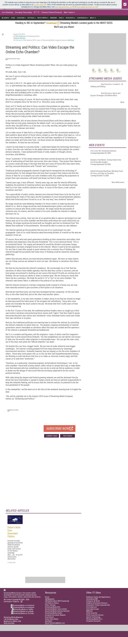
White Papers (42, 18)
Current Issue (51, 436)
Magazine (49, 599)
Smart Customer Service (95, 615)
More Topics (68, 12)
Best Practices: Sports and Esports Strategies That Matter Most (105, 94)
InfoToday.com (91, 607)
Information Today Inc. (12, 602)
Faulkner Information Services (96, 603)
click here (70, 40)
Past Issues (67, 436)
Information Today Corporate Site (98, 605)
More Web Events (118, 182)
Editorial (31, 18)
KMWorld (89, 611)
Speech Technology (93, 617)
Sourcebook (49, 617)
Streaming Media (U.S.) (94, 619)
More (122, 102)
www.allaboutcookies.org (86, 7)
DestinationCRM (92, 599)
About (92, 18)
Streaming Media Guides (53, 613)
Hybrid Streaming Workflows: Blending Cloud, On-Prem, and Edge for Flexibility (106, 172)
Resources (70, 18)
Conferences (82, 18)
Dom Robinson (21, 36)
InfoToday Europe (92, 609)
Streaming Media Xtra (52, 607)
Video (61, 18)
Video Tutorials (50, 605)
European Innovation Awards (55, 615)
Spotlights (48, 621)
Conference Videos (52, 603)
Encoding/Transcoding (23, 12)
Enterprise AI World (93, 601)
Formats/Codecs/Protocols (51, 12)
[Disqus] (43, 476)
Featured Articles (20, 38)
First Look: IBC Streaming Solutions (103, 151)
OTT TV (36, 12)
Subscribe (20, 18)
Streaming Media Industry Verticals (57, 611)
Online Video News (51, 619)
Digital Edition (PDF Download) (57, 601)
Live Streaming (7, 12)
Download (51, 22)
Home (13, 18)
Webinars (53, 18)
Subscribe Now (57, 429)
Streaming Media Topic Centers (56, 609)
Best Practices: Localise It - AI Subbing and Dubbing (106, 85)
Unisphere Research (93, 621)
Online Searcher (91, 613)
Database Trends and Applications (98, 597)
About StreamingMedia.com (55, 623)
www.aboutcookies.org (63, 7)
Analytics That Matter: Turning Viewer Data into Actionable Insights (105, 161)
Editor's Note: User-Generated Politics (14, 532)
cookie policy (39, 4)
